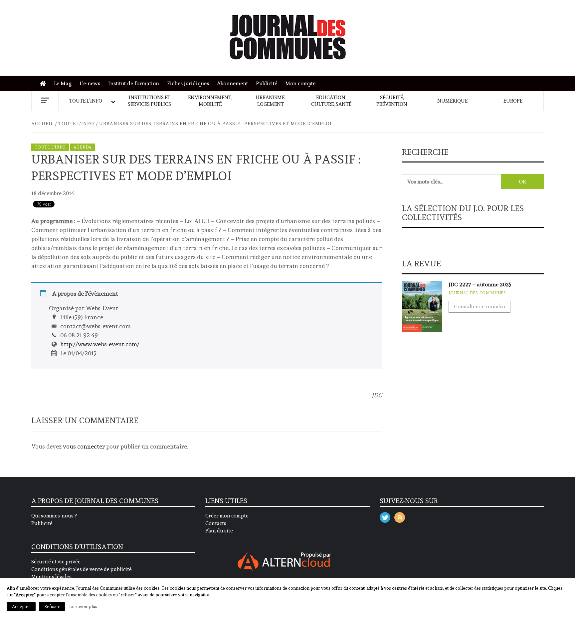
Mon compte (300, 83)
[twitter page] (385, 516)
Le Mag (63, 83)
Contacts (215, 523)
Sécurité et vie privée (56, 562)
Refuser (52, 606)
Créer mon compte (227, 516)
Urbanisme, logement (271, 101)
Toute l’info (85, 101)
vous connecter (84, 446)
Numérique (452, 101)
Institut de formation (133, 83)
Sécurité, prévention (391, 101)
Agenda (83, 147)
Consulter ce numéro (479, 306)
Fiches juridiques (188, 83)
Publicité (266, 83)
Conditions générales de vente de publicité (81, 569)
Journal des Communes (477, 293)
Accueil (44, 84)
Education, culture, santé (331, 101)
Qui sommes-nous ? (54, 516)
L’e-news (90, 83)
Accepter (21, 606)
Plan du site (219, 531)
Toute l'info (50, 147)
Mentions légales (51, 577)
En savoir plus (83, 606)
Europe (512, 101)
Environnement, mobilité (210, 101)
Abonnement (232, 83)
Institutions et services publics (149, 101)
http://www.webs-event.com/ (99, 344)
